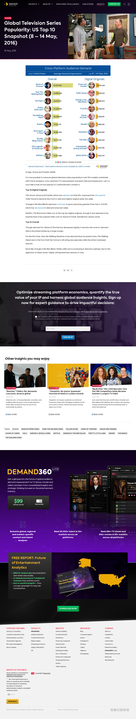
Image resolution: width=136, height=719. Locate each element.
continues (61, 204)
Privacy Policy (73, 709)
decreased (39, 208)
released (66, 195)
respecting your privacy (70, 312)
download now (68, 609)
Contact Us (114, 4)
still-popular (100, 195)
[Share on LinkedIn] (64, 270)
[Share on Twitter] (68, 270)
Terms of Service (63, 709)
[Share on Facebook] (71, 270)
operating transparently (96, 312)
